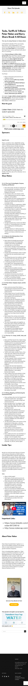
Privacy (23, 678)
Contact (17, 679)
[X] (9, 12)
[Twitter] (8, 676)
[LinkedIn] (13, 12)
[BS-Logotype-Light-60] (5, 1)
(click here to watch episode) (12, 110)
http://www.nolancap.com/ (16, 528)
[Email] (21, 12)
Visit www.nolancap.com (14, 129)
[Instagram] (4, 676)
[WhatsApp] (17, 12)
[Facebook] (4, 12)
